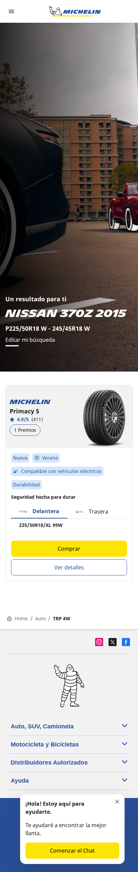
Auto (40, 618)
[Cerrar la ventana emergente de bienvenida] (117, 801)
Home (21, 618)
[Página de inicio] (75, 11)
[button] (39, 511)
